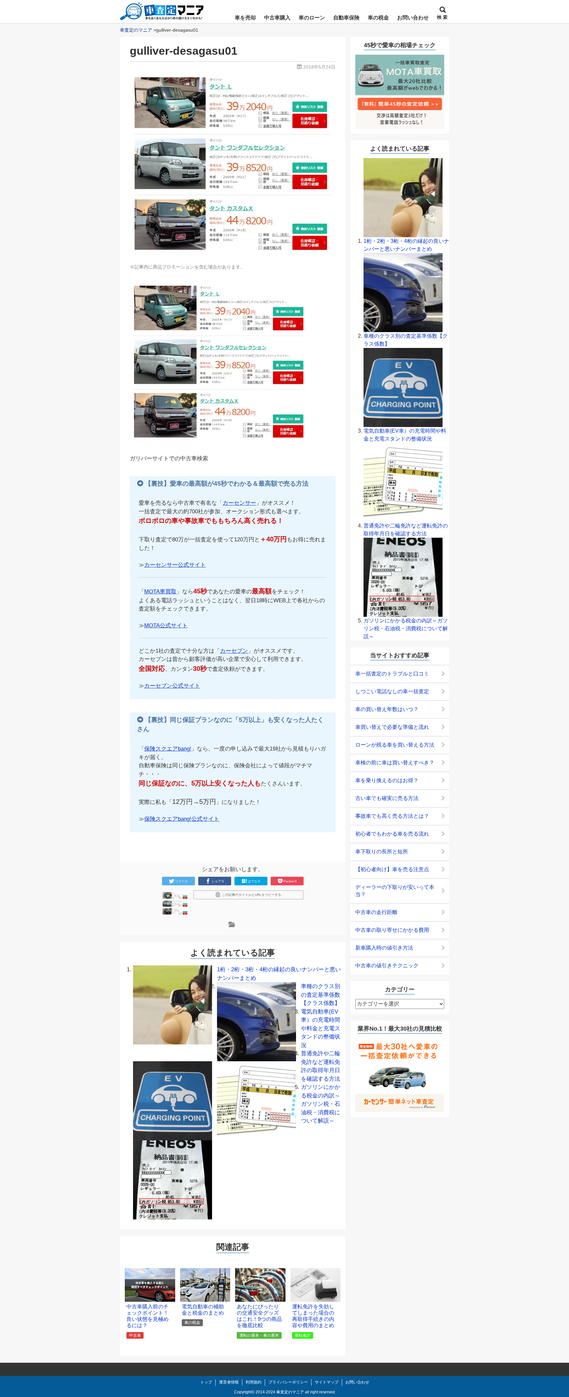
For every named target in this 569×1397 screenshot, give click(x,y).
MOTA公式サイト (166, 625)
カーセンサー (239, 503)
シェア (217, 881)
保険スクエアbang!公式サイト (181, 819)
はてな (254, 881)
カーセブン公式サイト (172, 686)
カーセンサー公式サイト (175, 565)
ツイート (181, 881)
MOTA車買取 (160, 591)
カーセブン (234, 651)
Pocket (290, 881)
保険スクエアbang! (167, 749)
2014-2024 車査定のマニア (280, 1392)
